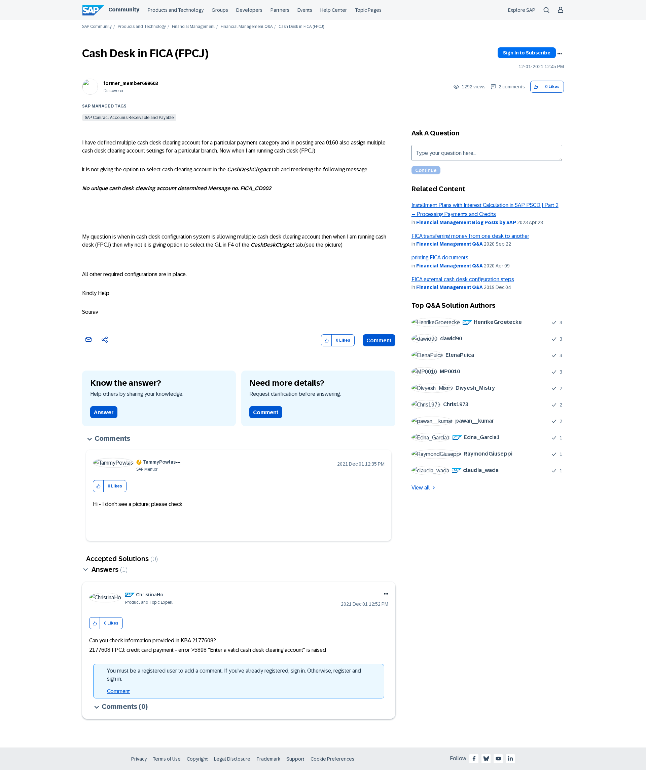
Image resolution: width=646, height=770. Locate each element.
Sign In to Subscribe (526, 52)
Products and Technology (176, 10)
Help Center (333, 10)
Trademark (268, 759)
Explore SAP (521, 10)
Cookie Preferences (332, 759)
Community (123, 9)
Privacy (139, 759)
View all (420, 487)
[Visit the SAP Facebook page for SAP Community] (474, 758)
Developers (249, 10)
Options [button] (559, 53)
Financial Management (193, 27)
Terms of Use (167, 759)
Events (304, 10)
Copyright (197, 759)
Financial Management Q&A (247, 27)
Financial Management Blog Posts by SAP (466, 222)
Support (295, 759)
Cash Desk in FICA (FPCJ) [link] (301, 27)
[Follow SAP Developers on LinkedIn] (510, 758)
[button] (536, 87)
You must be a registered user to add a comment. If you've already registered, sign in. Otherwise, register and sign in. (234, 675)
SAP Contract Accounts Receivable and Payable (129, 117)
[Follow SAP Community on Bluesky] (486, 758)
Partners (280, 10)
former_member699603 (131, 83)
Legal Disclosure (232, 759)
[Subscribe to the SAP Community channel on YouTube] (498, 758)
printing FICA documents (439, 257)
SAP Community (97, 27)
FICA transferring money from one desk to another (470, 236)
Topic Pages (368, 10)
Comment (379, 340)
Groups (220, 10)
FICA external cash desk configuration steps (462, 279)
